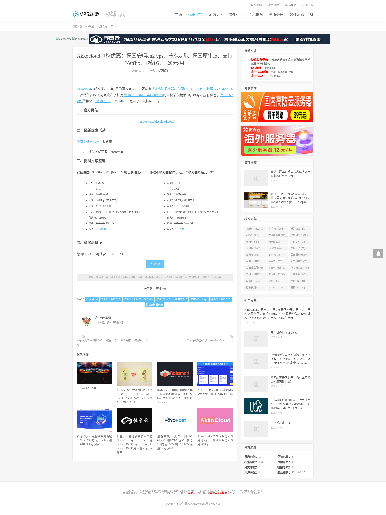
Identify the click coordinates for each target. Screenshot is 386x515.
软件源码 (297, 15)
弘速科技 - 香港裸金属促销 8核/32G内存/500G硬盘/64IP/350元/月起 (94, 440)
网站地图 (215, 503)
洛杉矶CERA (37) (300, 267)
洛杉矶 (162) (252, 235)
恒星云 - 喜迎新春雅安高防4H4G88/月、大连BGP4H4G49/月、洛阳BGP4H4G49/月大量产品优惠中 (134, 444)
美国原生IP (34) (276, 274)
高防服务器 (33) (299, 274)
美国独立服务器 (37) (254, 268)
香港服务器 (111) (277, 235)
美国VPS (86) (253, 242)
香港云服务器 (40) (253, 262)
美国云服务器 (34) (253, 275)
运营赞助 (273, 5)
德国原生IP (103, 101)
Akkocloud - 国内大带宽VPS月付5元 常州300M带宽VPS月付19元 (215, 440)
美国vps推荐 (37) (277, 267)
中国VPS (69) (298, 242)
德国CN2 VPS (164, 299)
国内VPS (216, 15)
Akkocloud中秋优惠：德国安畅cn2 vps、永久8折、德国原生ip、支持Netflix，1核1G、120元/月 (171, 277)
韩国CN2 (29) (298, 287)
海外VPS (235, 15)
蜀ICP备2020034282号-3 (198, 503)
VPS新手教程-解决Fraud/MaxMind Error (208, 340)
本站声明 (290, 5)
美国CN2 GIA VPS (191, 89)
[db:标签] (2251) (254, 228)
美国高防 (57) (298, 248)
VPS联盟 (86, 14)
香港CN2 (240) (298, 228)
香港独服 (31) (253, 287)
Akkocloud (84, 89)
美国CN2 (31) (298, 281)
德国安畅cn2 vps (88, 142)
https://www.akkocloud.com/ (155, 121)
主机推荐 (255, 15)
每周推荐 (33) (253, 281)
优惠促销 (195, 15)
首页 (178, 15)
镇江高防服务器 (162, 89)
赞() (157, 264)
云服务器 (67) (253, 248)
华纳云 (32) (274, 281)
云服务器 (276, 15)
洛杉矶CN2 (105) (299, 235)
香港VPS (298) (276, 228)
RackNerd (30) (275, 287)
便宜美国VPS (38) (275, 262)
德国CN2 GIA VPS (220, 89)
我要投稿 (256, 5)
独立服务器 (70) (276, 242)
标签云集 (308, 5)
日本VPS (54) (275, 254)
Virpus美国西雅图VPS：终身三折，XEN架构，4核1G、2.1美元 (114, 342)
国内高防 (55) (253, 254)
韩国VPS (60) (275, 248)
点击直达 (101, 229)
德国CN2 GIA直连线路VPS (143, 95)
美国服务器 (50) (299, 254)
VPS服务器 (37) (299, 261)
